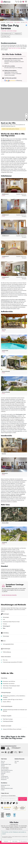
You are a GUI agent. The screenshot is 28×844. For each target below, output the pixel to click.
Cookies (2, 789)
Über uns (3, 761)
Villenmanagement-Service (7, 770)
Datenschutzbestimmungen (7, 788)
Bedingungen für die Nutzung (5, 786)
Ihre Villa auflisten (5, 768)
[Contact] (16, 1)
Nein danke (14, 841)
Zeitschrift (3, 773)
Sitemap (3, 765)
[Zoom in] (26, 115)
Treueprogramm (4, 776)
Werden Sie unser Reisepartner (5, 778)
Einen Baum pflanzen (5, 771)
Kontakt (2, 762)
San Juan (4, 30)
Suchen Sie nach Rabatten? (22, 799)
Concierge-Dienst (4, 767)
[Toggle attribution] (26, 119)
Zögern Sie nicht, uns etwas (14, 48)
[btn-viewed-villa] (20, 1)
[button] (14, 135)
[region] (14, 104)
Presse (2, 774)
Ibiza (16, 762)
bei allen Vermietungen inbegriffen (9, 595)
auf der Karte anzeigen (12, 30)
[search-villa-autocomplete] (18, 1)
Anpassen (6, 841)
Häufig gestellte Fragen (6, 764)
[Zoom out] (26, 116)
